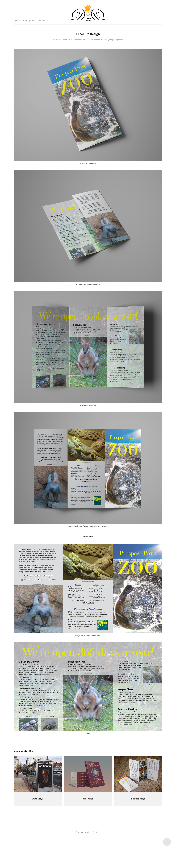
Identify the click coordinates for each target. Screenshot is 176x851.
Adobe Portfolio (93, 832)
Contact (41, 20)
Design (17, 20)
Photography (29, 20)
